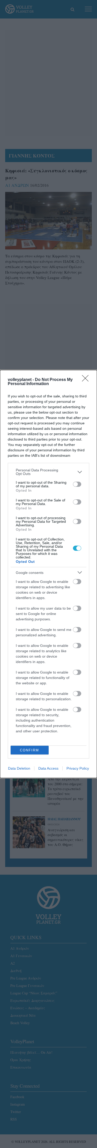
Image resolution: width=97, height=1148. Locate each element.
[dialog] (48, 574)
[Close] (87, 380)
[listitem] (48, 471)
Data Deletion (19, 768)
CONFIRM (29, 750)
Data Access (48, 768)
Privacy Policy (77, 768)
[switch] (77, 484)
